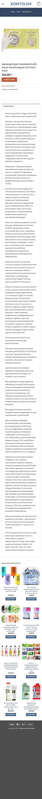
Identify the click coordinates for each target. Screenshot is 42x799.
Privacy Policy (7, 769)
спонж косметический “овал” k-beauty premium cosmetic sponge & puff (31, 628)
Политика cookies (8, 762)
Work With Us (7, 784)
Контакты (5, 742)
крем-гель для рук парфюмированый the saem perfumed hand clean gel (11, 666)
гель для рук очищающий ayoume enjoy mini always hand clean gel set (31, 590)
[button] (3, 4)
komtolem (21, 4)
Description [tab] (8, 106)
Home (13, 12)
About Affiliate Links (9, 791)
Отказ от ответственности (11, 766)
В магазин (9, 80)
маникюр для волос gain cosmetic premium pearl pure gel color (11, 706)
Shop (18, 12)
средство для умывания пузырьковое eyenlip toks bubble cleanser (31, 706)
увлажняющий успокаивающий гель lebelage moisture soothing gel (10, 628)
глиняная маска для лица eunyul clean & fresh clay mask (10, 589)
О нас (4, 738)
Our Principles (7, 778)
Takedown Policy (7, 788)
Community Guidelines (10, 795)
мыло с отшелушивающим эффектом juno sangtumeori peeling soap (31, 667)
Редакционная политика (10, 750)
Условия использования (10, 759)
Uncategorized (26, 12)
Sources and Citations (9, 781)
